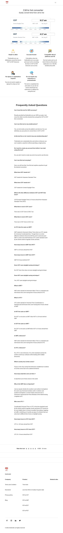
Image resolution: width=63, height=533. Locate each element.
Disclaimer (8, 489)
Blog (6, 500)
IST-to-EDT (26, 505)
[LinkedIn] (7, 520)
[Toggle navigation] (55, 2)
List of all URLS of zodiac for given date (33, 489)
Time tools (25, 484)
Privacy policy (9, 495)
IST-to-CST (26, 495)
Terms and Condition (10, 484)
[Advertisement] (9, 37)
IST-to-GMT (26, 500)
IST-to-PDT (26, 510)
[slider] (26, 28)
